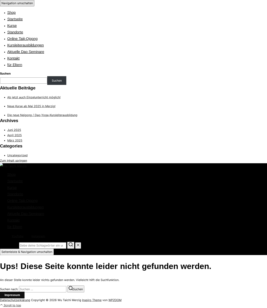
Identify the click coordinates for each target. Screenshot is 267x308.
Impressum (12, 295)
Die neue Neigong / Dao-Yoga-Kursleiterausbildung (42, 115)
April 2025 (14, 135)
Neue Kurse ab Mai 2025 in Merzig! (31, 106)
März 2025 (14, 140)
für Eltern (14, 65)
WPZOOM (115, 300)
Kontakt (13, 58)
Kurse (12, 26)
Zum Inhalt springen (13, 160)
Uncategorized (17, 155)
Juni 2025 (14, 130)
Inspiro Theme (92, 300)
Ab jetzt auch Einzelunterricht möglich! (33, 97)
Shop (11, 13)
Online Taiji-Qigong (22, 39)
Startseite (15, 19)
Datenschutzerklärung (15, 300)
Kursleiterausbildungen (25, 45)
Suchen (5, 73)
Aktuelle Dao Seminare (25, 52)
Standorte (15, 32)
